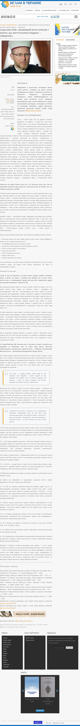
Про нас (48, 723)
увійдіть (17, 621)
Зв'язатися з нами (58, 723)
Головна (29, 10)
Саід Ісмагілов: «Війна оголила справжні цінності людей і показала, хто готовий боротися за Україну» (68, 60)
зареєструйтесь (28, 621)
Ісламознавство (49, 10)
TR (75, 4)
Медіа (4, 655)
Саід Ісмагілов (5, 109)
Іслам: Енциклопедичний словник (48, 701)
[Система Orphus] (38, 723)
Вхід (38, 16)
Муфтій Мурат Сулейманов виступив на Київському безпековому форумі (67, 54)
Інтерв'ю (5, 653)
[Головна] (21, 4)
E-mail (12, 90)
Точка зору (6, 646)
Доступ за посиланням (7, 603)
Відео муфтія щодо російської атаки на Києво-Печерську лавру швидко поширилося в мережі (67, 48)
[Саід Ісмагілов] (26, 73)
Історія (5, 662)
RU (65, 4)
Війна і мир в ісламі (32, 111)
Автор (12, 123)
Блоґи (37, 10)
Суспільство (63, 10)
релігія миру (10, 118)
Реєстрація (44, 16)
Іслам (5, 118)
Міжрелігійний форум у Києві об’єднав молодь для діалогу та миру (67, 66)
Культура (75, 10)
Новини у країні (7, 640)
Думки (5, 649)
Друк (13, 87)
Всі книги (40, 710)
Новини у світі (6, 642)
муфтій (12, 109)
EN (70, 4)
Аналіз (5, 651)
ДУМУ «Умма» (5, 111)
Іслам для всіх (29, 640)
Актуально (5, 666)
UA (61, 4)
